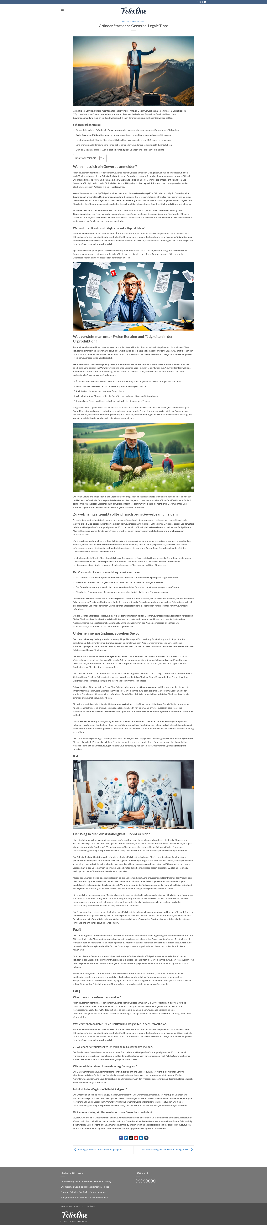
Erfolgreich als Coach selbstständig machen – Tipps (84, 1186)
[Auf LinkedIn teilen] (141, 1138)
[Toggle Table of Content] (100, 158)
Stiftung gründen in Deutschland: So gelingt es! (99, 1149)
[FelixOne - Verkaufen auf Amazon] (133, 10)
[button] (62, 10)
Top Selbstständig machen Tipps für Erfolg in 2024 (166, 1149)
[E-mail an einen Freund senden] (131, 1138)
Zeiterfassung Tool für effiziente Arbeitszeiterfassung (85, 1181)
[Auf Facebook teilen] (121, 1138)
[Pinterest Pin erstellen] (136, 1138)
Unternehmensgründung (133, 22)
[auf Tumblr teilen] (146, 1138)
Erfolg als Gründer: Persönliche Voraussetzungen (83, 1192)
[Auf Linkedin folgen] (205, 2)
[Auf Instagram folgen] (200, 2)
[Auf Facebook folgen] (197, 2)
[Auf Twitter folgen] (202, 2)
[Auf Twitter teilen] (126, 1138)
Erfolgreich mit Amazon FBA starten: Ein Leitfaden (84, 1197)
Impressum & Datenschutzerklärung (78, 1206)
